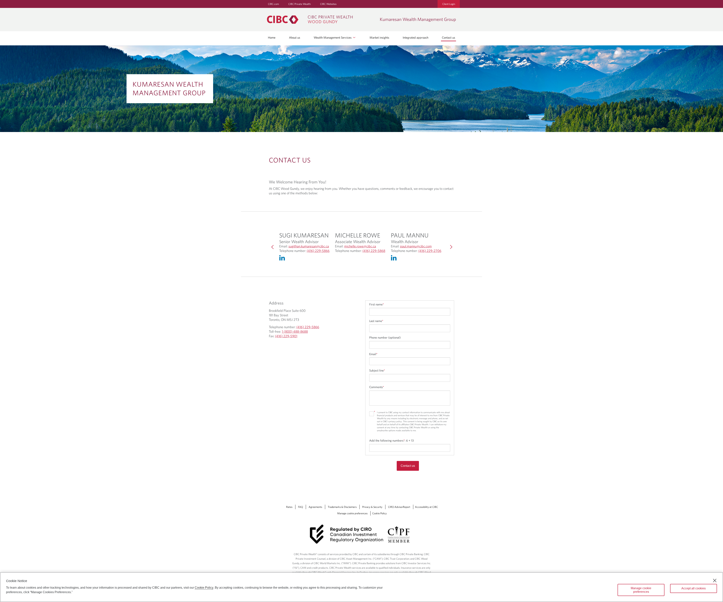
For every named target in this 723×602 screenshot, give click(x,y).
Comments (376, 387)
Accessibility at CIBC (426, 506)
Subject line (377, 370)
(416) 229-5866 (318, 251)
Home (271, 37)
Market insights (379, 37)
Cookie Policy (379, 513)
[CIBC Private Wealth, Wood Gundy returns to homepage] (321, 19)
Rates (289, 506)
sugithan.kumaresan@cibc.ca (308, 246)
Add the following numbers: (391, 440)
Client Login (448, 3)
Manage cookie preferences (352, 513)
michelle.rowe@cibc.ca (360, 246)
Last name (376, 321)
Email (373, 354)
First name (376, 304)
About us (294, 37)
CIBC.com (273, 3)
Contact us (448, 37)
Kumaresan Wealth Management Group (169, 88)
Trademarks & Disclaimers (342, 506)
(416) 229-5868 (373, 251)
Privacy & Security (372, 506)
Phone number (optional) (385, 337)
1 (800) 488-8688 (295, 331)
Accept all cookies (693, 588)
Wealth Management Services (333, 37)
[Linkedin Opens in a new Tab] (283, 258)
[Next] (450, 246)
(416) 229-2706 (429, 251)
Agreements (315, 506)
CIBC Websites (328, 3)
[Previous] (272, 246)
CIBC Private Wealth (299, 3)
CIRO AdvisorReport (399, 506)
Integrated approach (415, 37)
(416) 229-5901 (286, 336)
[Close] (714, 580)
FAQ (300, 506)
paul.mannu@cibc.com (416, 246)
